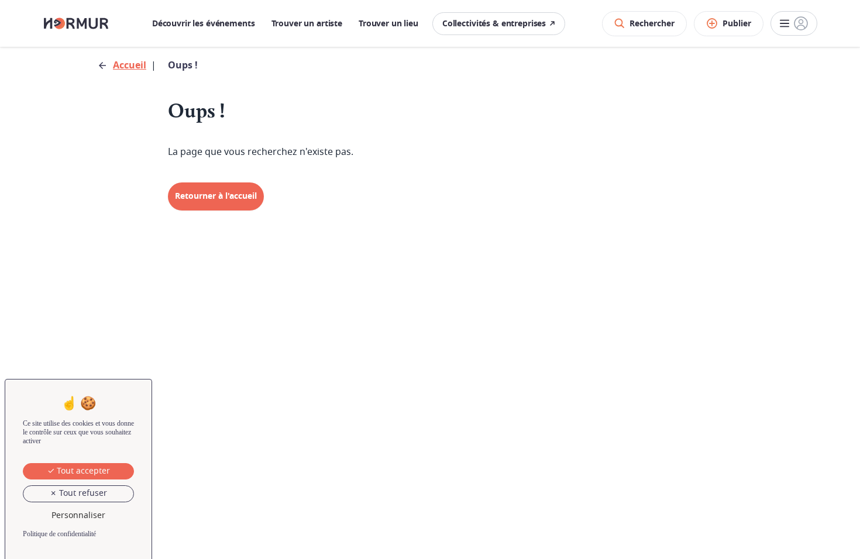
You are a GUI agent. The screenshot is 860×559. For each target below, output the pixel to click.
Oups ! (183, 65)
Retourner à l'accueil (216, 196)
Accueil (129, 65)
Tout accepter (82, 471)
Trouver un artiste (306, 24)
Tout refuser (82, 493)
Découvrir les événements (203, 24)
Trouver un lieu (388, 24)
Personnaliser (78, 515)
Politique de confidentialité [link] (59, 534)
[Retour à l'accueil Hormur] (76, 23)
